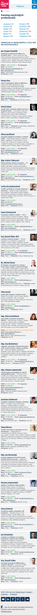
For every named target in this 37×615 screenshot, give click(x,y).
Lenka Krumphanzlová (10, 186)
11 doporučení (24, 250)
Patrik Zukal (6, 106)
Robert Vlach (20, 592)
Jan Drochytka (7, 534)
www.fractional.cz (9, 98)
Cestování (6, 24)
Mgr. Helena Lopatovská (11, 370)
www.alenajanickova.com (11, 152)
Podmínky (13, 594)
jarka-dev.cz (10, 419)
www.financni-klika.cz (10, 254)
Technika (22, 34)
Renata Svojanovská (9, 482)
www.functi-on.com (16, 474)
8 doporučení (23, 65)
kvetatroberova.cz (9, 178)
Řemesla (22, 29)
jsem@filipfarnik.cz (24, 306)
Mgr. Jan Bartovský (9, 455)
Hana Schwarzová (8, 212)
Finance (6, 26)
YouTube (3, 599)
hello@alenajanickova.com (13, 150)
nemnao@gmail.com (25, 444)
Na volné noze (2, 11)
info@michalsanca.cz (25, 280)
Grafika (5, 29)
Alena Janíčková (7, 134)
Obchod (6, 36)
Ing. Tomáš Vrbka (8, 560)
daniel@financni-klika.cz (26, 252)
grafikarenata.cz (11, 500)
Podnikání (22, 26)
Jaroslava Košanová (9, 399)
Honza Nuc (5, 80)
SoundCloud (27, 599)
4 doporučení (23, 94)
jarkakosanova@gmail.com (27, 417)
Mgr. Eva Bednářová (9, 344)
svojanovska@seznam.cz (26, 498)
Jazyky (5, 31)
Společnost (23, 31)
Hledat (34, 2)
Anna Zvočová (7, 508)
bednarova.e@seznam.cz (26, 361)
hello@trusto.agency (25, 578)
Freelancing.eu (2, 607)
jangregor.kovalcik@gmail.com (14, 68)
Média (5, 34)
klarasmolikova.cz (9, 333)
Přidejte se (20, 6)
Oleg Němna (6, 427)
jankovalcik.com (9, 70)
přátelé (29, 592)
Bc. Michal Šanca (8, 262)
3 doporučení (23, 415)
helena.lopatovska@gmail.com (14, 387)
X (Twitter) (22, 599)
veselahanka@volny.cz (25, 226)
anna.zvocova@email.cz (26, 524)
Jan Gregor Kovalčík (9, 51)
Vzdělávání (23, 36)
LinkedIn (8, 599)
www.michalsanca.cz (10, 282)
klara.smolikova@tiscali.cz (13, 332)
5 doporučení (23, 120)
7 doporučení (23, 384)
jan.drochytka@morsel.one (26, 552)
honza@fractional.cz (25, 96)
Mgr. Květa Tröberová (10, 160)
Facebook (13, 599)
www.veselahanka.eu (10, 228)
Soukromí (4, 594)
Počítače (22, 24)
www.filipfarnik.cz (9, 307)
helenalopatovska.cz (10, 389)
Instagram (17, 599)
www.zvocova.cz (9, 526)
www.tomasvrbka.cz (10, 579)
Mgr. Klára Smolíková (10, 316)
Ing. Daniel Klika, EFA (10, 236)
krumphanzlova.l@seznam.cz (13, 204)
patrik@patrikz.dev (24, 122)
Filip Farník (5, 292)
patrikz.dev (7, 124)
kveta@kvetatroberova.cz (26, 176)
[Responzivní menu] (34, 7)
